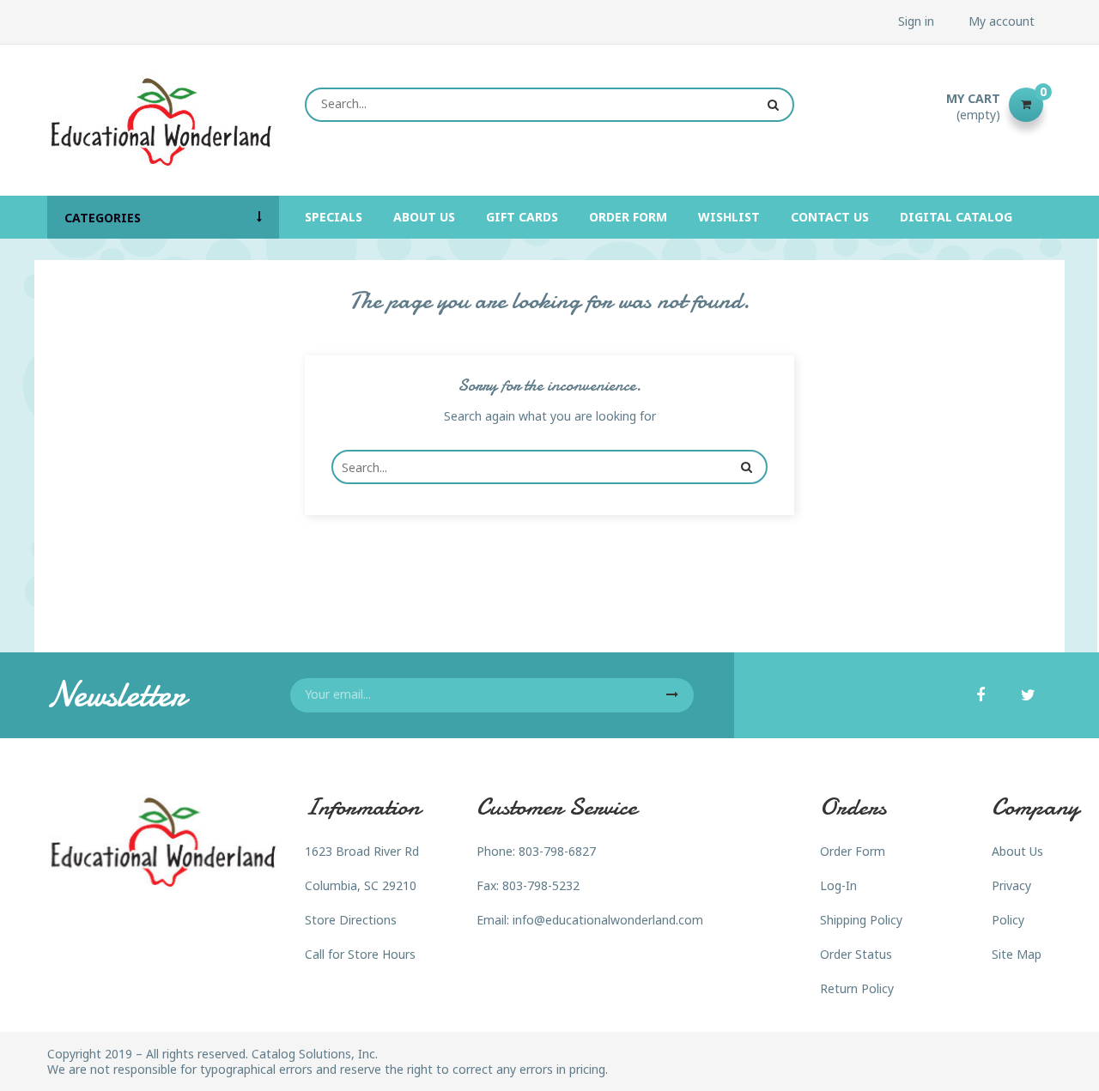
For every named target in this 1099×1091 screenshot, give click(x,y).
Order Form (852, 851)
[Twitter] (1028, 696)
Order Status (856, 954)
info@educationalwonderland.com (608, 920)
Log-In (838, 885)
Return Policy (857, 988)
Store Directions (351, 920)
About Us (1017, 851)
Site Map (1016, 954)
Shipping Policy (861, 920)
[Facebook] (980, 696)
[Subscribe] (672, 695)
